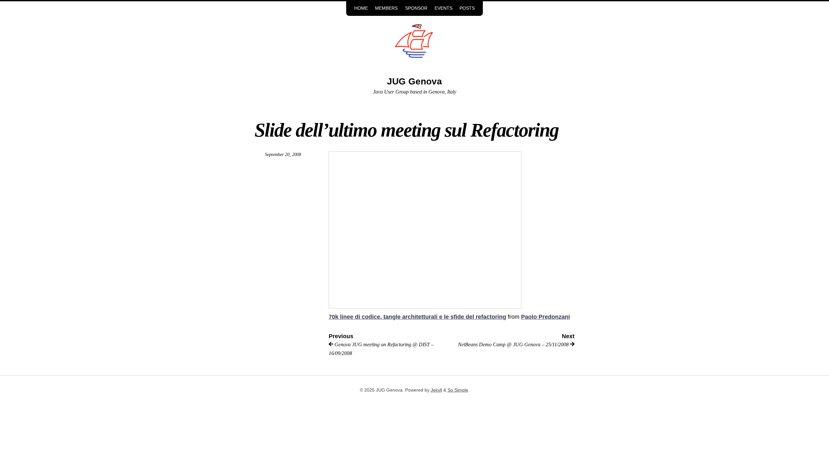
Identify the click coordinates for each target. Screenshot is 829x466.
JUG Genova (414, 81)
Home (361, 8)
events (443, 8)
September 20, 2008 (283, 154)
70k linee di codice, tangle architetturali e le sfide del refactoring (417, 317)
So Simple (458, 390)
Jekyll (436, 390)
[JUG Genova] (414, 46)
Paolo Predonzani (545, 317)
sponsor (416, 8)
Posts (467, 8)
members (386, 8)
